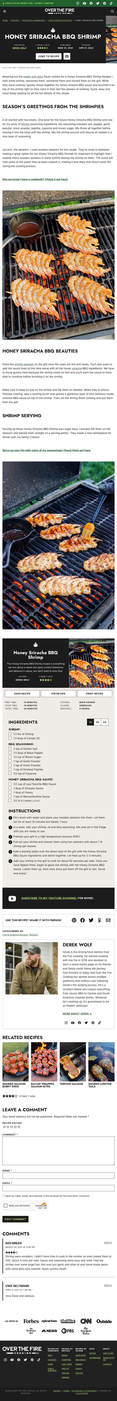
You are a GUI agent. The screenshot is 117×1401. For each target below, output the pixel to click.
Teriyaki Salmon (71, 1084)
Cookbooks (95, 1358)
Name (7, 1170)
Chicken (52, 1360)
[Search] (112, 11)
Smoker (65, 1377)
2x (97, 722)
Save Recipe (22, 693)
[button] (38, 48)
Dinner (79, 1364)
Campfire (66, 1360)
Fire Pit (65, 1369)
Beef (50, 1355)
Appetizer (81, 1355)
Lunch (79, 1369)
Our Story (108, 1353)
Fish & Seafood (52, 1370)
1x (90, 722)
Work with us (108, 1359)
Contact (107, 1364)
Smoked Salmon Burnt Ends (13, 1085)
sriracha (77, 368)
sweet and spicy (33, 76)
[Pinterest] (104, 3)
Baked (65, 1355)
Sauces (79, 1373)
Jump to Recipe (48, 56)
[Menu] (4, 11)
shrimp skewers (24, 364)
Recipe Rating (12, 1123)
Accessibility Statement (84, 1391)
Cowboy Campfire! (44, 3)
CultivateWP (82, 1393)
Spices (92, 1353)
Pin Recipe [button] (58, 693)
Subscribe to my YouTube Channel (49, 898)
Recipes (15, 20)
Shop (91, 1349)
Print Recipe (94, 693)
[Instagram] (77, 3)
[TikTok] (111, 3)
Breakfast (81, 1360)
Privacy (57, 1391)
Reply (108, 1242)
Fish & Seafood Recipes (60, 20)
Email (7, 1183)
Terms (66, 1391)
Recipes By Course (81, 1350)
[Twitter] (97, 3)
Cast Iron (67, 1364)
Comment (10, 1134)
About (106, 1349)
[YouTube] (84, 3)
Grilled (65, 1373)
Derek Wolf (20, 48)
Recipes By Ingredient (34, 20)
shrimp (25, 124)
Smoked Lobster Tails (99, 1085)
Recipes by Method (67, 1350)
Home (5, 20)
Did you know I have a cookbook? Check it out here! (35, 179)
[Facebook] (91, 3)
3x (104, 722)
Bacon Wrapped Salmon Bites (42, 1085)
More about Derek (76, 1013)
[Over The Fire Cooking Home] (59, 11)
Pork (50, 1364)
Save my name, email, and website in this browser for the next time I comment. (47, 1195)
